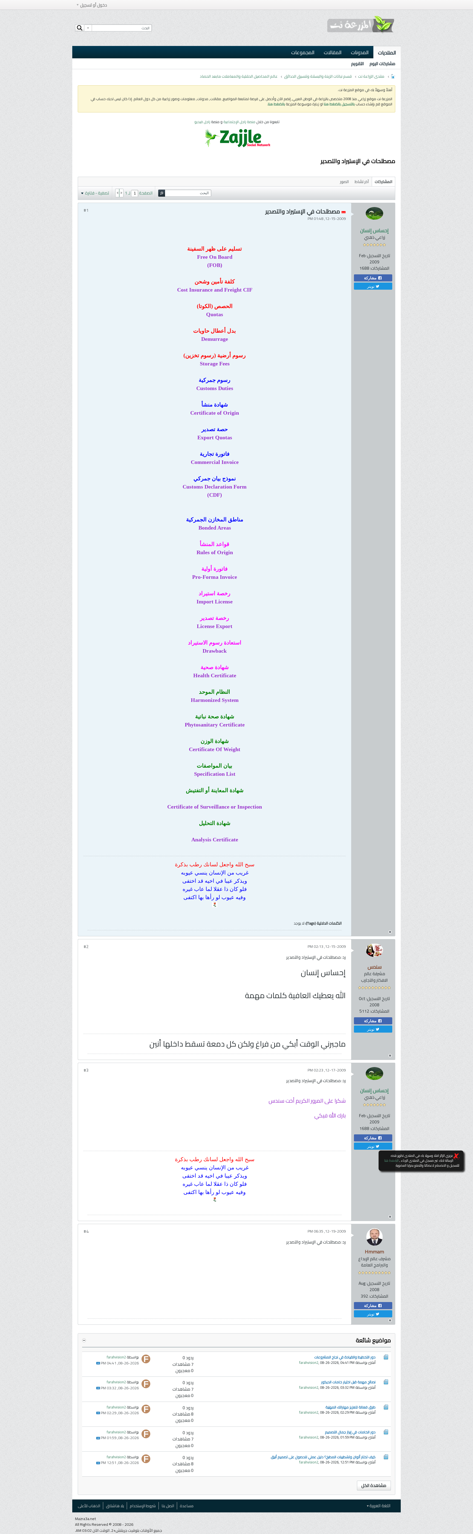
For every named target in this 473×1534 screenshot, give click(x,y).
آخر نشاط (362, 181)
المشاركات (383, 181)
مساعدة (187, 1505)
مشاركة (371, 278)
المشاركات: (380, 268)
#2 (86, 947)
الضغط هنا (391, 1160)
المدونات (360, 52)
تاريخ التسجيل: (378, 256)
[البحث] (79, 27)
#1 (86, 210)
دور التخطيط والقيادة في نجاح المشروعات (345, 1357)
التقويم (357, 64)
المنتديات (387, 52)
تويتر (371, 286)
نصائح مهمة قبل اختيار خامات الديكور (348, 1382)
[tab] (383, 181)
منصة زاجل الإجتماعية (239, 121)
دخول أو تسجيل (93, 5)
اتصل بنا (167, 1505)
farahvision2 (308, 1362)
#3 (86, 1070)
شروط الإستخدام (143, 1505)
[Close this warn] (456, 1156)
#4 (86, 1231)
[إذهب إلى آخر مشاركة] (98, 1363)
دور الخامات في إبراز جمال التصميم (350, 1432)
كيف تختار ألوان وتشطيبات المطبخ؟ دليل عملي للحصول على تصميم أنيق (323, 1457)
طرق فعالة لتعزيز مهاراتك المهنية (350, 1407)
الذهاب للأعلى (89, 1505)
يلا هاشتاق (115, 1505)
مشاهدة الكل (373, 1485)
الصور (344, 181)
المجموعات (303, 52)
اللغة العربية (380, 1506)
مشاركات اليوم (382, 64)
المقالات (333, 52)
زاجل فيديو (202, 121)
